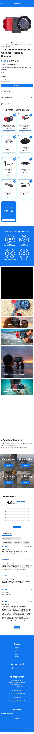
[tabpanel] (17, 583)
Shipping (3, 64)
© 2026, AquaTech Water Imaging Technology (16, 728)
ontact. (13, 693)
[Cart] (31, 3)
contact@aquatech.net (18, 684)
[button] (11, 42)
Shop (8, 465)
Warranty (17, 654)
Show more (17, 627)
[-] (2, 79)
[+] (8, 79)
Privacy (17, 656)
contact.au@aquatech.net (18, 700)
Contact (17, 649)
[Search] (27, 3)
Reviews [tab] (7, 533)
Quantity (3, 76)
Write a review (17, 527)
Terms (17, 652)
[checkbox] (26, 542)
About (17, 647)
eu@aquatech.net (20, 693)
